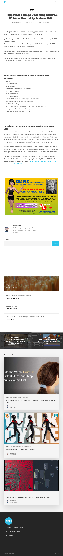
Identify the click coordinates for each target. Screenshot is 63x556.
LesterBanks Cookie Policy (14, 527)
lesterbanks (18, 22)
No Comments (44, 22)
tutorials (25, 397)
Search (6, 240)
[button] (58, 2)
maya (31, 10)
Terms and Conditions (12, 531)
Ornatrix (20, 397)
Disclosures (9, 535)
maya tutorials (13, 397)
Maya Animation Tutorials (16, 446)
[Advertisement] (31, 261)
